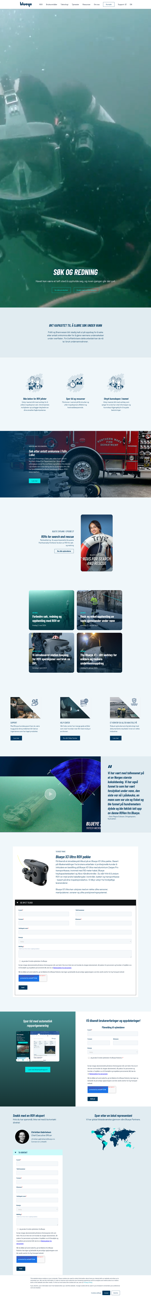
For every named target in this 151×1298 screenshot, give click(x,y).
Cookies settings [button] (96, 1293)
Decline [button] (115, 1293)
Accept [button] (106, 1293)
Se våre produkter (61, 290)
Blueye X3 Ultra (98, 861)
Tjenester (75, 4)
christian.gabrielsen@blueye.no (43, 1139)
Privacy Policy (88, 1282)
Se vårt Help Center (70, 738)
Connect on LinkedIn (39, 1142)
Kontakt (109, 4)
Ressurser (86, 4)
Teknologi (64, 4)
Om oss (97, 4)
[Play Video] (50, 794)
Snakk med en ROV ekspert (87, 290)
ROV (41, 4)
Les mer (35, 481)
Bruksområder (51, 4)
